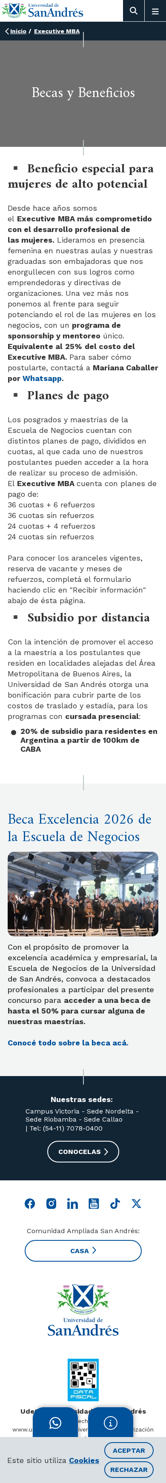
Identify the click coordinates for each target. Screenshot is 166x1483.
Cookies (84, 1460)
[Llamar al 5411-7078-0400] (83, 1380)
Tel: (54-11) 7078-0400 (65, 1128)
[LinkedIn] (72, 1203)
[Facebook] (30, 1203)
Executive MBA (57, 31)
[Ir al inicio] (42, 10)
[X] (136, 1203)
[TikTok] (115, 1203)
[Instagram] (51, 1203)
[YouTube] (94, 1203)
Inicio (18, 31)
